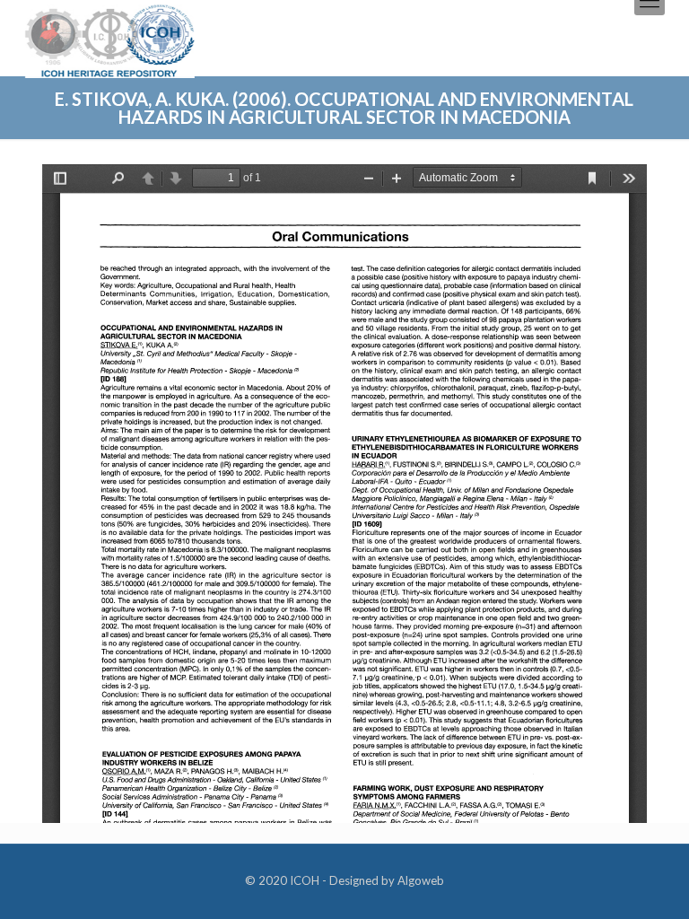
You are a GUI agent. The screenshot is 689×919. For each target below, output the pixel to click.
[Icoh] (110, 39)
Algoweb (420, 880)
